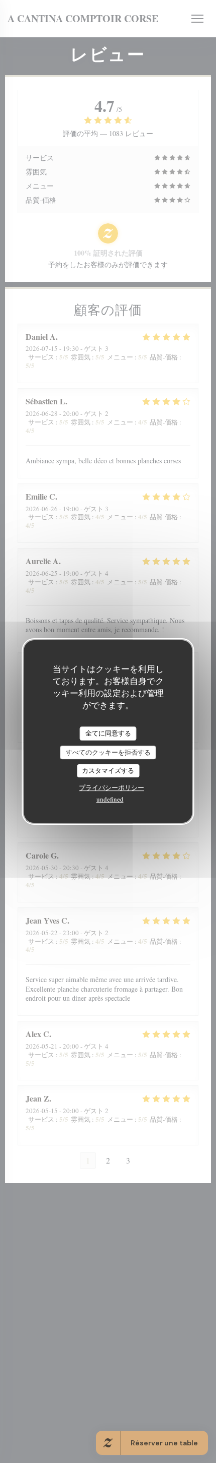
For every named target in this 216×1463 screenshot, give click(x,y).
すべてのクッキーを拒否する (108, 752)
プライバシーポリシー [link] (111, 787)
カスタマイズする (108, 770)
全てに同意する (108, 733)
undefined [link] (110, 799)
